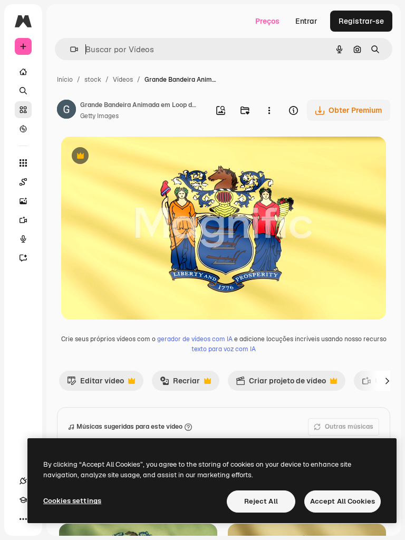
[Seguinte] (387, 381)
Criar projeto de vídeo (281, 383)
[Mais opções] (268, 110)
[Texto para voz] (23, 238)
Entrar (306, 21)
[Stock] (23, 109)
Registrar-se (361, 21)
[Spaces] (23, 181)
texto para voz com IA (223, 349)
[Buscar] (23, 90)
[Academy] (23, 499)
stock (92, 79)
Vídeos (123, 79)
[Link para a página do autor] (66, 111)
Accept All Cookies (342, 501)
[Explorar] (23, 128)
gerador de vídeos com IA (195, 339)
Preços (267, 21)
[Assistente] (23, 257)
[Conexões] (23, 480)
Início (65, 79)
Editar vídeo (95, 383)
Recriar (180, 383)
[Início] (23, 71)
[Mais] (23, 518)
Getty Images (99, 116)
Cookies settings (72, 500)
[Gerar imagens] (23, 200)
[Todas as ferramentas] (23, 163)
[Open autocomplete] (69, 49)
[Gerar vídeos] (23, 219)
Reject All (261, 501)
